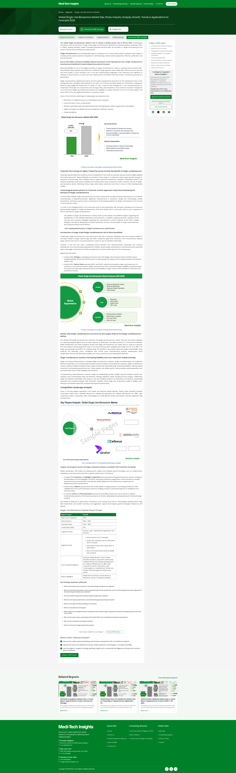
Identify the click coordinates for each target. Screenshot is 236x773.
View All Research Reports (167, 678)
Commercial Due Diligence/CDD (141, 731)
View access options (161, 107)
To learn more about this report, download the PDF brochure (101, 167)
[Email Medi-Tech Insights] (169, 112)
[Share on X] (158, 112)
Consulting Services (120, 4)
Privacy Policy (164, 739)
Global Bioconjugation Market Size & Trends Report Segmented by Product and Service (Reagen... (76, 701)
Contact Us (112, 746)
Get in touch (171, 4)
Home (61, 12)
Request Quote (67, 29)
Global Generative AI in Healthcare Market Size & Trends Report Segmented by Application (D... (118, 701)
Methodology (118, 37)
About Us (107, 4)
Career (161, 742)
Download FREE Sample (93, 29)
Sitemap (162, 731)
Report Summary (67, 37)
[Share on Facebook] (164, 112)
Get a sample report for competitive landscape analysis (101, 463)
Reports (69, 12)
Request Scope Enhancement (161, 97)
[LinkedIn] (171, 769)
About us (111, 735)
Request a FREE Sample (69, 655)
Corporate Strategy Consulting (141, 739)
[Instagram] (175, 769)
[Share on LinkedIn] (153, 112)
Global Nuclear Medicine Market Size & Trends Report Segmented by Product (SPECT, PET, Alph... (158, 701)
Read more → (64, 711)
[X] (167, 769)
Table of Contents (85, 37)
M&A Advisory (135, 735)
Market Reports (136, 4)
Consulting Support (166, 735)
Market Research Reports (115, 739)
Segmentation (103, 37)
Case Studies (148, 4)
